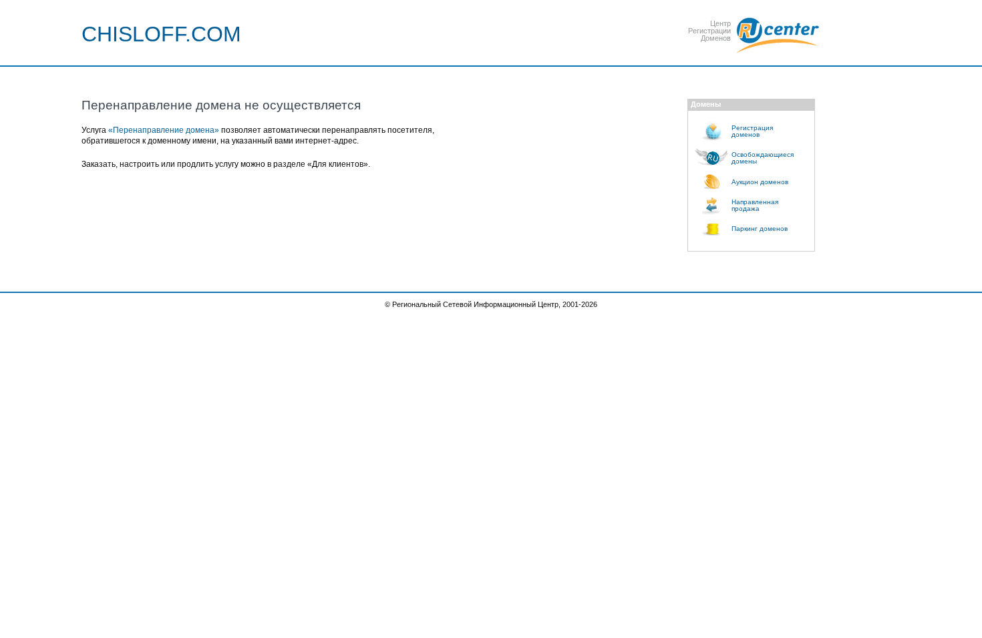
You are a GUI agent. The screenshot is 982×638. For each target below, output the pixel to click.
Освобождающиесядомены (762, 158)
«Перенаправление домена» (163, 130)
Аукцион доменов (759, 182)
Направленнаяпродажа (754, 205)
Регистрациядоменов (752, 131)
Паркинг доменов (759, 228)
